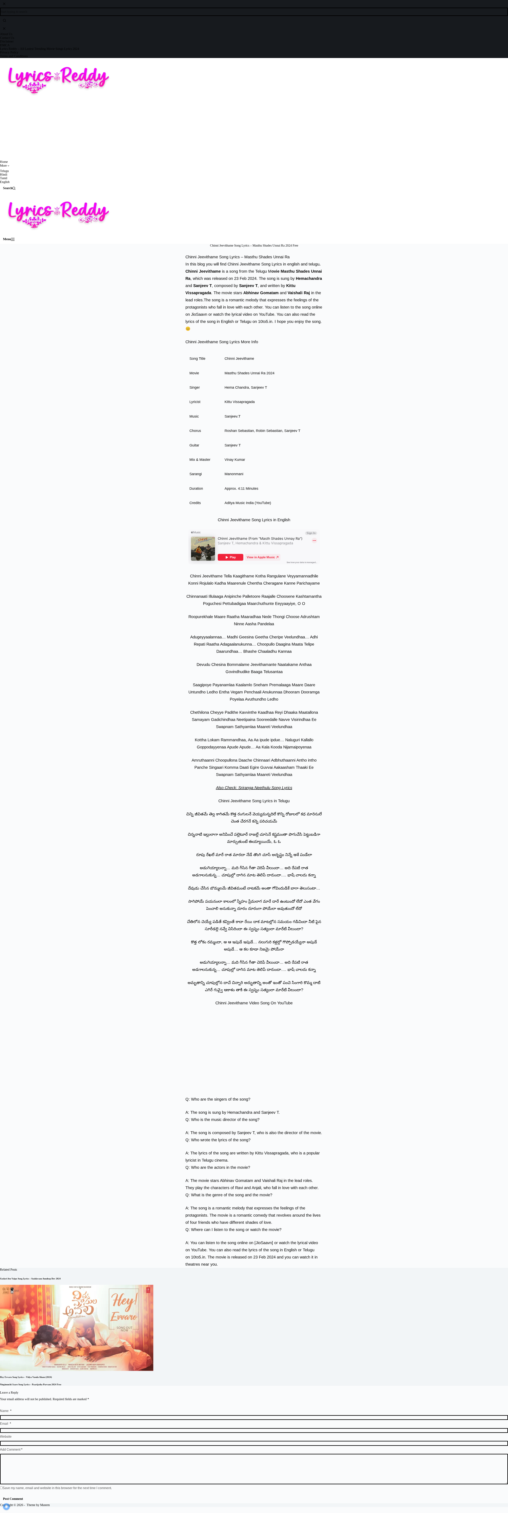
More (4, 165)
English (5, 182)
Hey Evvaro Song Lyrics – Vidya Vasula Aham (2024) (26, 1377)
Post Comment (13, 1498)
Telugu (4, 171)
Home (4, 161)
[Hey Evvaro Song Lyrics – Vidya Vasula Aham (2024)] (76, 1327)
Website (6, 1436)
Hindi (3, 174)
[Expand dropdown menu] (13, 166)
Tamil (3, 178)
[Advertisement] (254, 130)
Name (5, 1411)
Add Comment (11, 1449)
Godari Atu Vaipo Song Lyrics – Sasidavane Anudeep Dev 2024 (30, 1278)
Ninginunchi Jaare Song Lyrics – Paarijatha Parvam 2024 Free (30, 1384)
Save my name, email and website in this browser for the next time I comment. (57, 1488)
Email (5, 1423)
